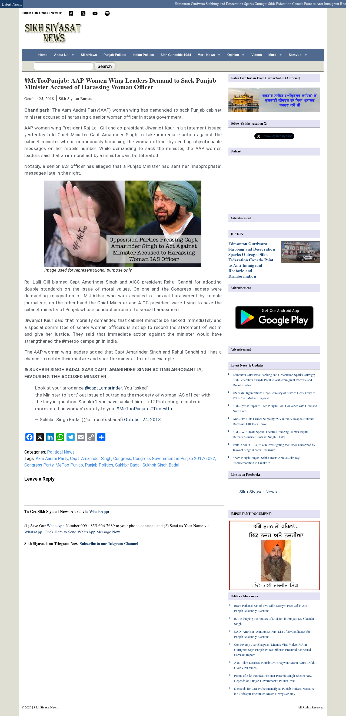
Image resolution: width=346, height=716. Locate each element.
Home (43, 55)
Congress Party (39, 465)
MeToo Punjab (69, 465)
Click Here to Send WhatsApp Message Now (82, 531)
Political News (61, 452)
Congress (122, 458)
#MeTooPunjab (132, 408)
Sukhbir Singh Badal (160, 465)
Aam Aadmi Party (52, 458)
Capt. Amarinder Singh (90, 458)
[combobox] (63, 66)
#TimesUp (161, 408)
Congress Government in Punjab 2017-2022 (174, 458)
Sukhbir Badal (128, 465)
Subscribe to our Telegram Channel (109, 543)
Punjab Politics (115, 55)
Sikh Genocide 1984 (176, 55)
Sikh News (89, 55)
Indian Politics (143, 55)
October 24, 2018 (142, 419)
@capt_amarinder (103, 388)
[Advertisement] (224, 32)
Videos (256, 55)
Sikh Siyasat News (258, 491)
